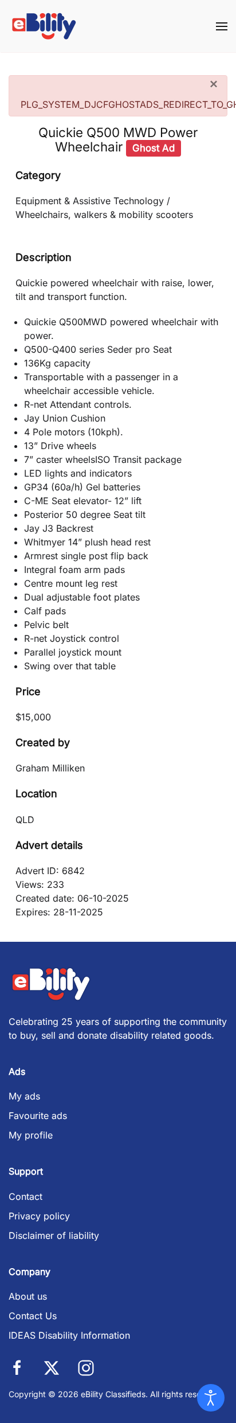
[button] (221, 26)
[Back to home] (44, 26)
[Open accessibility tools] (211, 1398)
